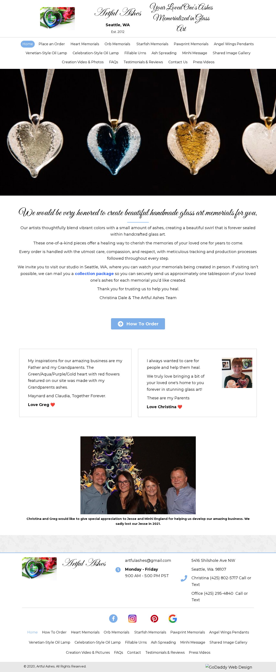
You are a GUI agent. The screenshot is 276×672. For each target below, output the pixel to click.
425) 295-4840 (219, 593)
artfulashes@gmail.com (148, 560)
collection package (94, 273)
